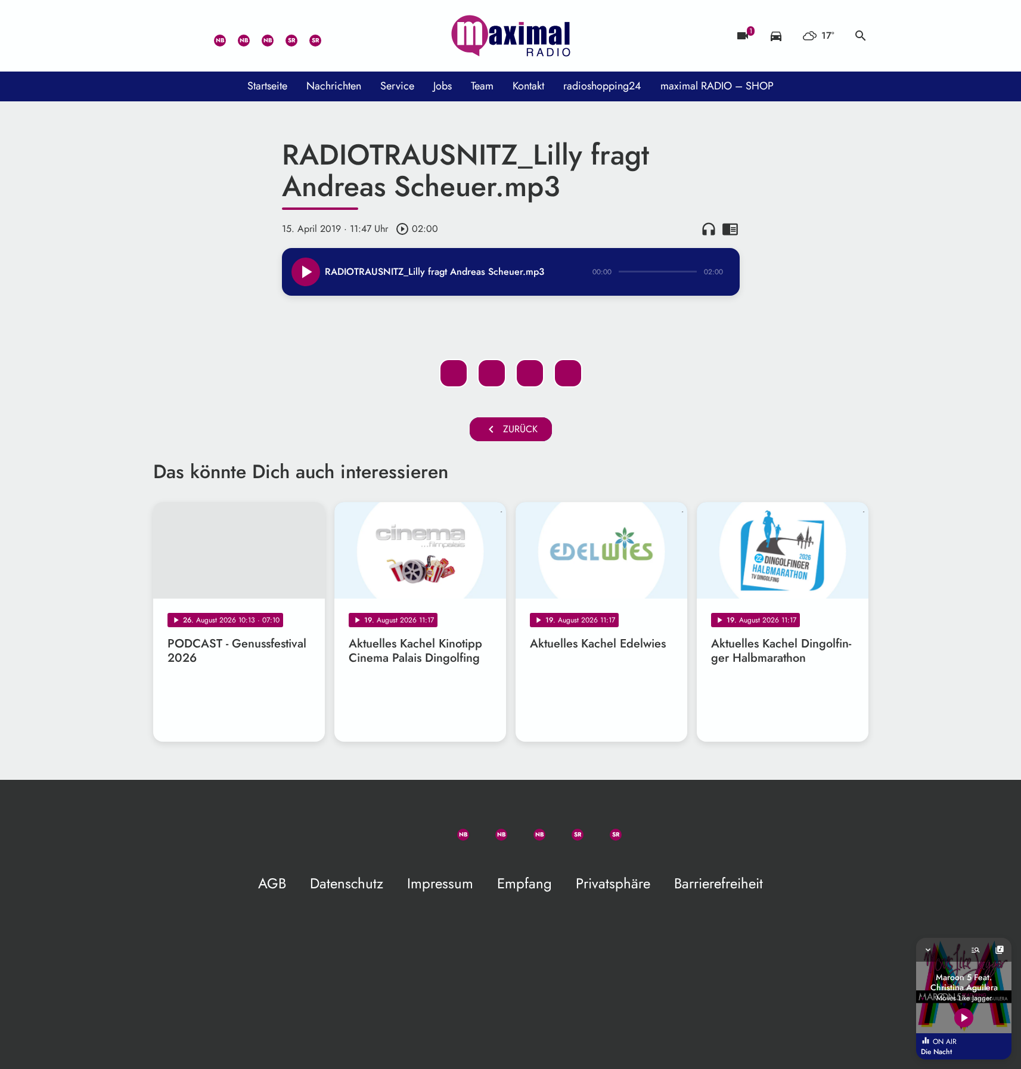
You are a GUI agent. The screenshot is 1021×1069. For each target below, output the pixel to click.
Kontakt (528, 86)
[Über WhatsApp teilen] (530, 373)
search (861, 36)
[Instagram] (260, 36)
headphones (708, 229)
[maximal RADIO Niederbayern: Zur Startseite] (510, 36)
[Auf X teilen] (491, 373)
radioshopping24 (602, 86)
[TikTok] (332, 36)
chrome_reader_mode (730, 229)
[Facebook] (237, 36)
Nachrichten (333, 86)
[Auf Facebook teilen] (453, 373)
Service (397, 86)
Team (482, 86)
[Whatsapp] (213, 36)
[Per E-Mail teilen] (568, 373)
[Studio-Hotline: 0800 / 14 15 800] (189, 36)
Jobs (442, 86)
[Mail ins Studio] (165, 36)
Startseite (267, 86)
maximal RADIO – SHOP (717, 86)
